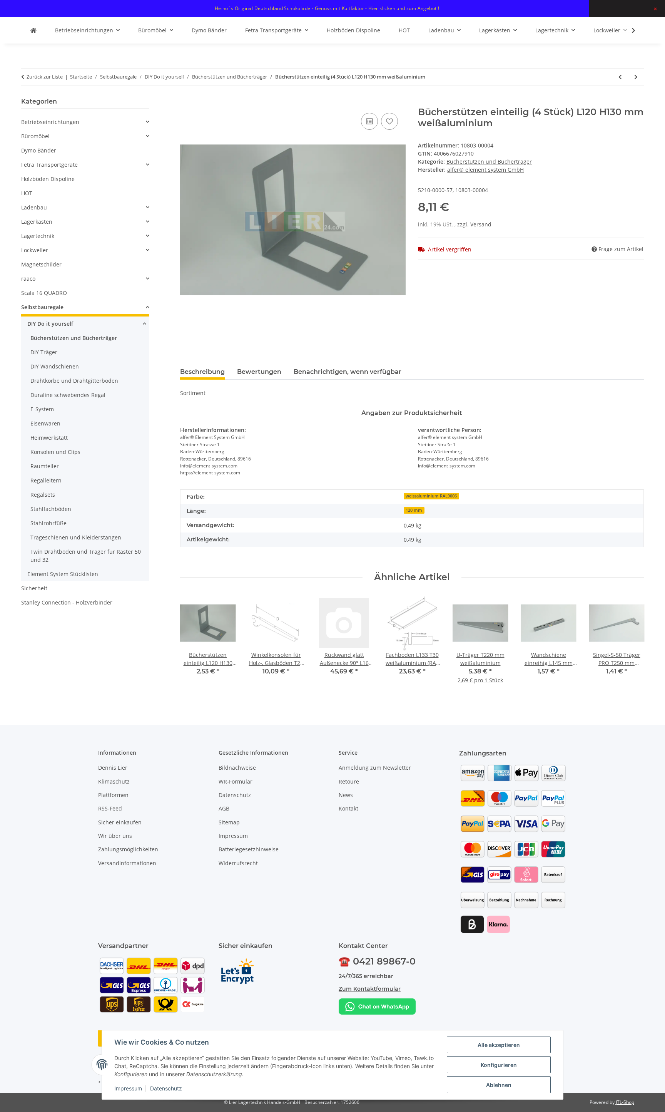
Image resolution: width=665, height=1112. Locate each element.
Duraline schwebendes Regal (67, 395)
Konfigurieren (499, 1065)
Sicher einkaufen (120, 822)
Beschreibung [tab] (202, 371)
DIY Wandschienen (54, 366)
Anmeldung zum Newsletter (375, 767)
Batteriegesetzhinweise (249, 849)
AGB (224, 808)
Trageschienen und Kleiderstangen (75, 537)
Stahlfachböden (50, 508)
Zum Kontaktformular (370, 988)
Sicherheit (34, 588)
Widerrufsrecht (238, 863)
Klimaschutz (114, 781)
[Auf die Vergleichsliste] (369, 121)
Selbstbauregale (42, 307)
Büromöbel (35, 136)
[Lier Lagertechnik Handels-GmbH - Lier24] (33, 30)
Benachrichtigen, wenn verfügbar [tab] (347, 371)
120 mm (414, 510)
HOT (26, 193)
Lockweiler (34, 250)
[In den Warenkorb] (186, 102)
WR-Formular (235, 781)
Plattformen (113, 795)
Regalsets (42, 494)
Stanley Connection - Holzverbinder (66, 602)
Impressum (128, 1088)
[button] (628, 30)
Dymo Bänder (38, 150)
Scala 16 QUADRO (44, 292)
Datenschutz (166, 1088)
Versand (480, 224)
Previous (192, 644)
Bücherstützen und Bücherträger (489, 161)
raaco (28, 278)
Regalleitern (46, 480)
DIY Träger (43, 352)
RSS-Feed (110, 808)
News (346, 795)
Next (631, 644)
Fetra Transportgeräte (49, 164)
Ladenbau (34, 207)
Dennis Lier (112, 767)
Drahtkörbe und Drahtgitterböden (74, 380)
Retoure (349, 781)
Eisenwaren (45, 423)
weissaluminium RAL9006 (431, 496)
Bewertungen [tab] (259, 371)
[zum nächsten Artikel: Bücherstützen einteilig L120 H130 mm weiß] (636, 77)
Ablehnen (498, 1085)
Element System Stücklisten (62, 574)
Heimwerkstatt (49, 437)
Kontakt (348, 808)
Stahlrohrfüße (48, 523)
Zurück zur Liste (45, 76)
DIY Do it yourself (50, 323)
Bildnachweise (237, 767)
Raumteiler (44, 466)
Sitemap (229, 822)
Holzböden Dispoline (48, 179)
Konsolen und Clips (55, 452)
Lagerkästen (36, 221)
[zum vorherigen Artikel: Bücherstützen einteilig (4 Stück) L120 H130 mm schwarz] (620, 77)
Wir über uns (115, 835)
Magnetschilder (41, 264)
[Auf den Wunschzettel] (389, 121)
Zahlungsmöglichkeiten (128, 849)
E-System (42, 409)
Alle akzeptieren (499, 1045)
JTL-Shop (625, 1102)
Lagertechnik (37, 235)
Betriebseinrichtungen (50, 122)
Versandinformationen (127, 863)
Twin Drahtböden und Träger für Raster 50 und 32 (85, 555)
